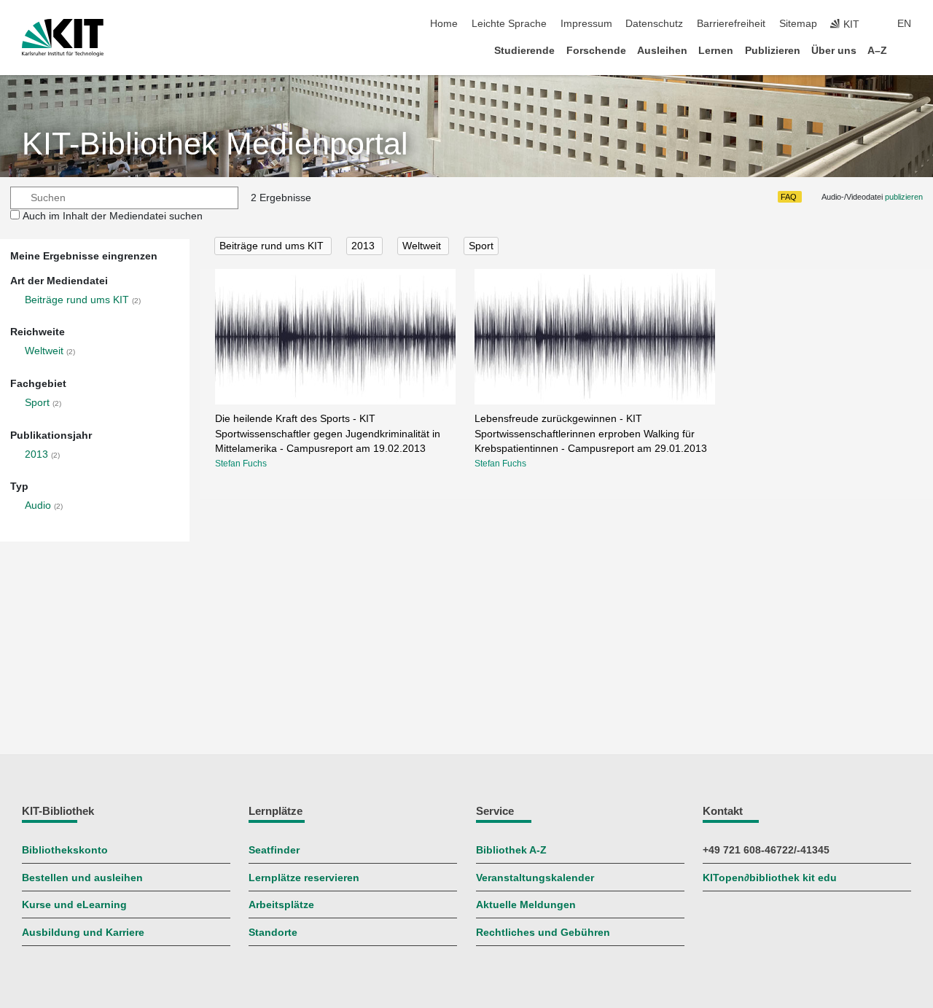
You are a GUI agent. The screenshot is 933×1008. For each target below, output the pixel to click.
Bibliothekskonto (65, 850)
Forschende (596, 50)
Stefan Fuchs (241, 463)
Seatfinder (274, 850)
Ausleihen (662, 50)
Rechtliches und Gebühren (543, 932)
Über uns (833, 50)
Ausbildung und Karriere (83, 932)
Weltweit (44, 350)
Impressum (586, 23)
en (904, 23)
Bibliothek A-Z (511, 850)
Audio (38, 505)
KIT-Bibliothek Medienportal (215, 144)
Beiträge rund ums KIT (77, 299)
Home (444, 23)
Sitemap (798, 23)
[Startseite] (906, 50)
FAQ (789, 196)
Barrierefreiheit (731, 23)
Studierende (524, 50)
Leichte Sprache (509, 23)
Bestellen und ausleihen (82, 877)
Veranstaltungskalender (535, 877)
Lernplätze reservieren (304, 877)
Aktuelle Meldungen (526, 904)
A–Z (877, 50)
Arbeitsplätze (281, 904)
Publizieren (772, 50)
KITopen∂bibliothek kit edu (770, 877)
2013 (36, 454)
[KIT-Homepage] (63, 38)
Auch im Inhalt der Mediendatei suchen (113, 216)
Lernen (715, 50)
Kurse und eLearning (74, 904)
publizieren (904, 196)
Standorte (273, 932)
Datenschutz (654, 23)
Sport (37, 402)
